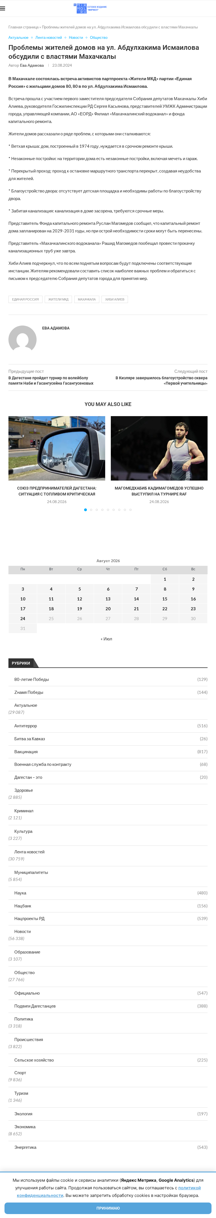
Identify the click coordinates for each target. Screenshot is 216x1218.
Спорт (20, 1072)
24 (22, 618)
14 (136, 598)
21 (136, 608)
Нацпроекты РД (111, 918)
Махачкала (87, 299)
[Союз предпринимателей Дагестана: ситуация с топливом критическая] (56, 448)
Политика (23, 1018)
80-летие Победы (111, 679)
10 (22, 598)
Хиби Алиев (114, 299)
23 (193, 608)
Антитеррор (111, 725)
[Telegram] (198, 8)
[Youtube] (186, 8)
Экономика (24, 1126)
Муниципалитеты (31, 872)
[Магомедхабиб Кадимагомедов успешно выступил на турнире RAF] (159, 448)
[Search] (213, 8)
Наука (111, 892)
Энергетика (111, 1147)
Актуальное (25, 705)
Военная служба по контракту (111, 764)
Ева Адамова (32, 65)
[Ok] (204, 8)
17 (22, 608)
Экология (111, 1113)
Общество (24, 972)
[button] (16, 463)
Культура (23, 831)
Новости (22, 931)
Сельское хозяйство (111, 1059)
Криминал (23, 810)
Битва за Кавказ (111, 738)
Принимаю (108, 1208)
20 (108, 608)
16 (193, 598)
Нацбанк (111, 905)
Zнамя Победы (111, 692)
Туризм (21, 1093)
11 (51, 598)
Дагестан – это (111, 777)
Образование (27, 951)
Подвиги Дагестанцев (111, 1005)
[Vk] (192, 8)
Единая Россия (25, 299)
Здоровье (23, 790)
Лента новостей (29, 851)
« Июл (106, 638)
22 (164, 608)
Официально (111, 992)
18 (51, 608)
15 (164, 598)
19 (79, 608)
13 (108, 598)
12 (79, 598)
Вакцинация (111, 751)
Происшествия (28, 1039)
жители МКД (58, 299)
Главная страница (23, 27)
